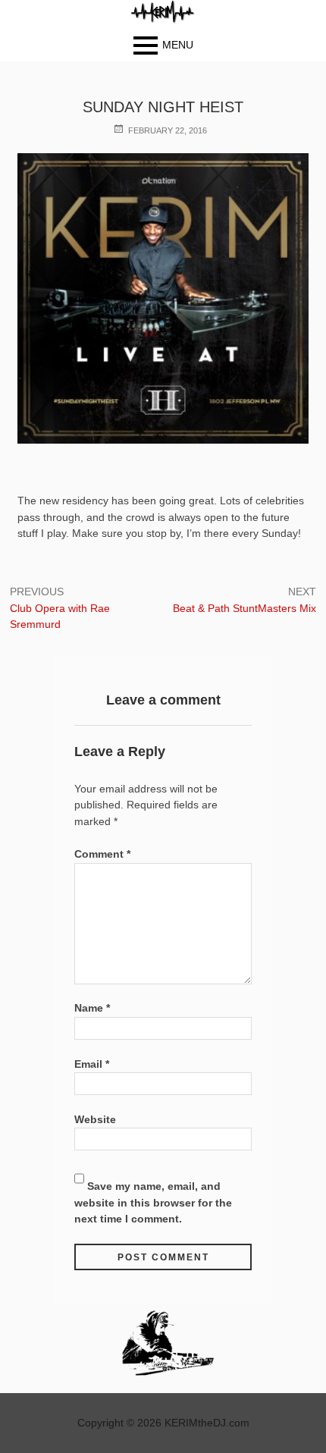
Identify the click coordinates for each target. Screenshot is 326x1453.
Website (95, 1119)
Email (91, 1064)
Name (92, 1008)
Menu (177, 45)
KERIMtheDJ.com (207, 1423)
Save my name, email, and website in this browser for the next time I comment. (153, 1202)
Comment (102, 854)
